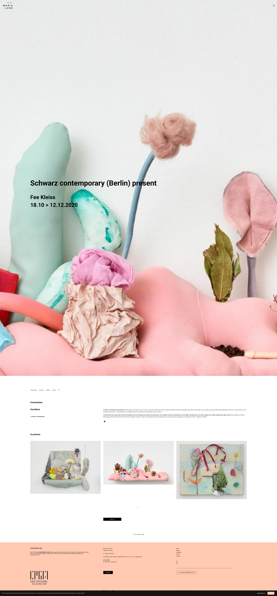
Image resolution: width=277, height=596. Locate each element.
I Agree (270, 593)
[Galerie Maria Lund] (8, 5)
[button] (273, 5)
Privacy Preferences (261, 593)
